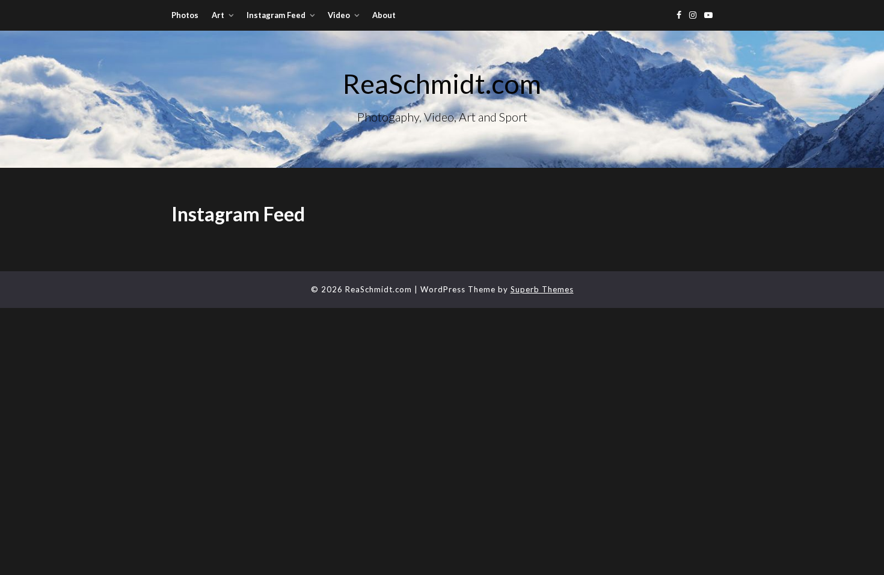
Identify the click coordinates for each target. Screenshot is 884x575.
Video (339, 15)
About (384, 15)
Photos (184, 15)
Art (218, 15)
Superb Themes (542, 289)
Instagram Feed (276, 15)
